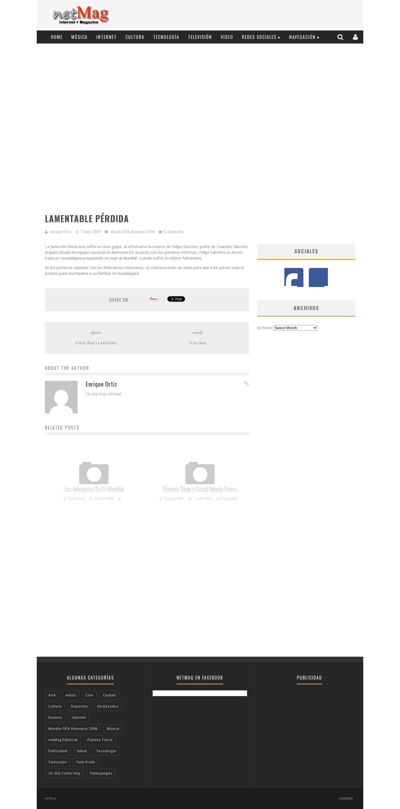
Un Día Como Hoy (64, 773)
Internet (106, 37)
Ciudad (109, 695)
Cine (89, 695)
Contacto (346, 798)
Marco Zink (77, 498)
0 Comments (174, 231)
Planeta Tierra (100, 739)
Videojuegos (101, 773)
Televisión (200, 37)
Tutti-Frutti (85, 762)
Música (79, 37)
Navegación (302, 37)
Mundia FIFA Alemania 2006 (133, 231)
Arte (52, 695)
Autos (71, 695)
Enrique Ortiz (61, 231)
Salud (82, 751)
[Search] (341, 36)
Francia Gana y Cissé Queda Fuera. (200, 488)
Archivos (264, 327)
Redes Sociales (259, 37)
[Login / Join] (356, 36)
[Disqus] (147, 587)
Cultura (134, 37)
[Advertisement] (261, 15)
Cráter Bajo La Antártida (96, 342)
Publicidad (57, 751)
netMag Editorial (63, 739)
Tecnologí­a (166, 37)
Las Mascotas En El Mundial (94, 488)
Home (57, 37)
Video (227, 37)
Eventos (55, 717)
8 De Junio (198, 342)
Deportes (79, 706)
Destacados (108, 706)
